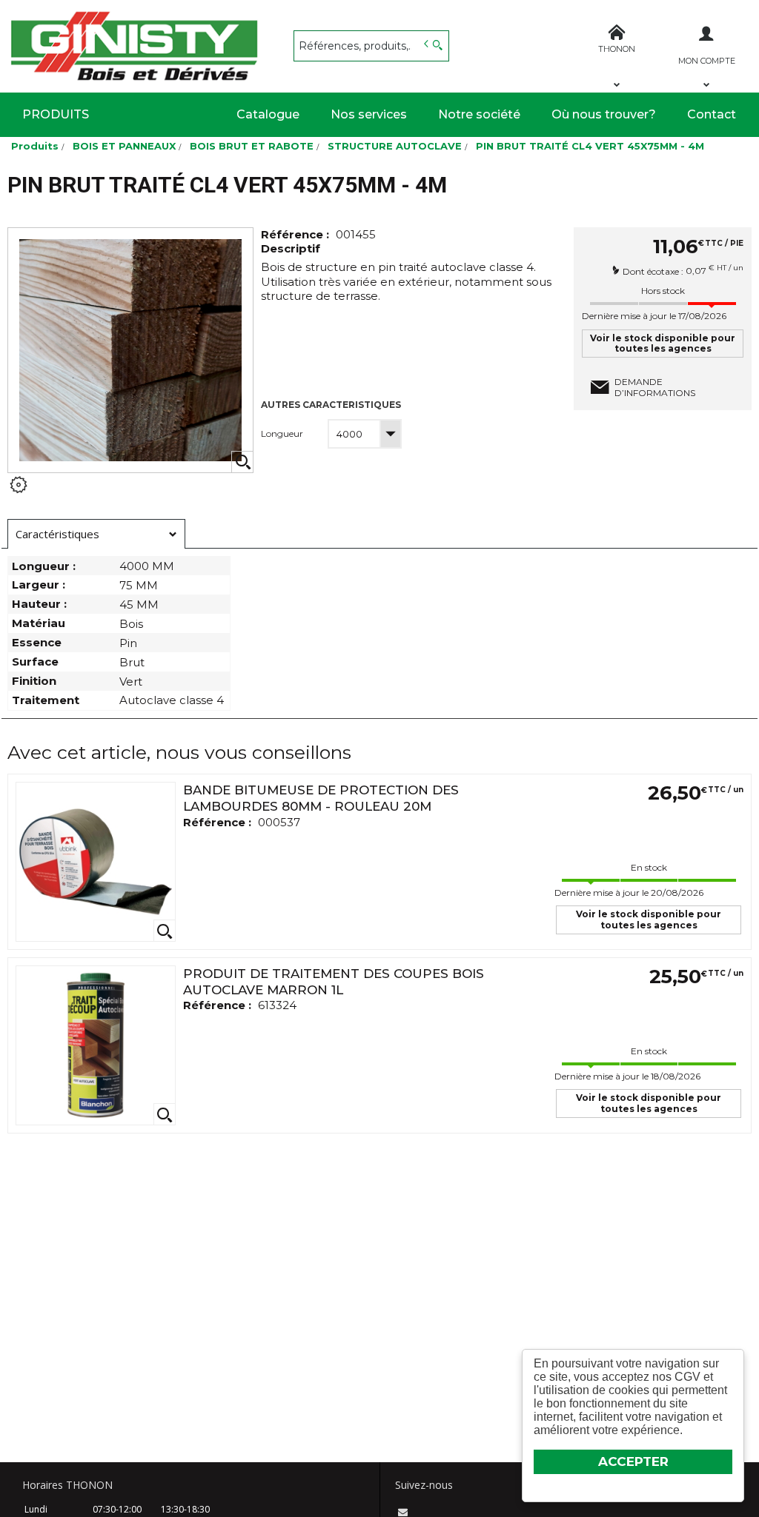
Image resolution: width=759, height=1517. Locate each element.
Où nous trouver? (603, 114)
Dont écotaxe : (654, 270)
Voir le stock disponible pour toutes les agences (662, 343)
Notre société (479, 114)
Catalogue (267, 114)
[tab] (96, 534)
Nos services (369, 114)
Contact (711, 114)
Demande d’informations (654, 387)
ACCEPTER (633, 1461)
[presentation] (96, 534)
